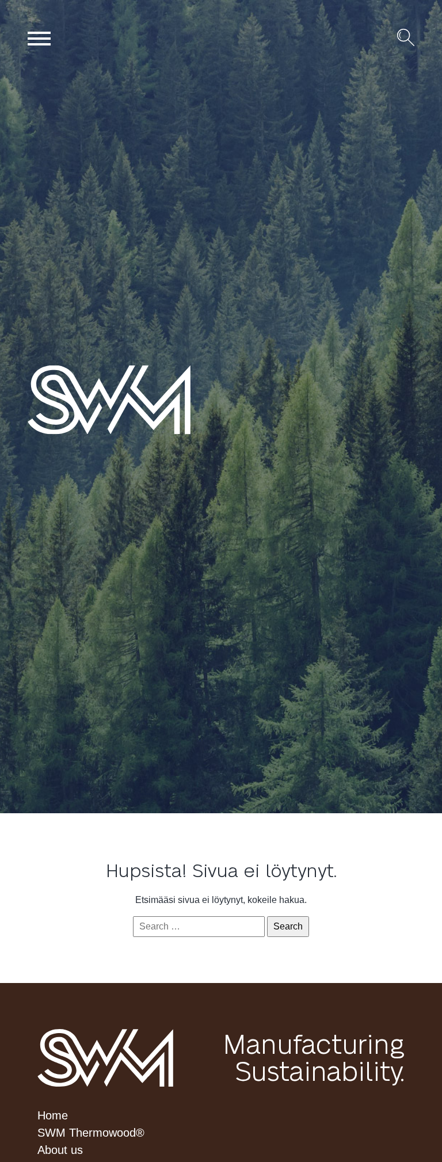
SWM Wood (133, 399)
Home (52, 1115)
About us (60, 1150)
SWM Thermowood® (90, 1132)
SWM (105, 1058)
